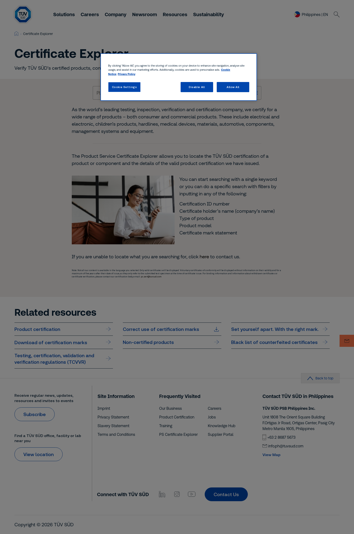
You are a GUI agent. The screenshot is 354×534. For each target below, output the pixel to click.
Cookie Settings (124, 87)
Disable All (197, 87)
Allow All (233, 87)
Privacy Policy (126, 73)
